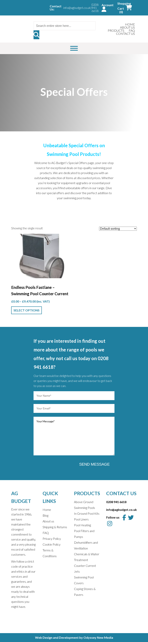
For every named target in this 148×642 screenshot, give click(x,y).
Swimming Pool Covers (84, 580)
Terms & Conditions (50, 553)
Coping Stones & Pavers (85, 591)
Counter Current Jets (85, 568)
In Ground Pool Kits (86, 513)
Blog (45, 515)
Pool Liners (81, 519)
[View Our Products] (74, 48)
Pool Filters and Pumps (84, 533)
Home (47, 509)
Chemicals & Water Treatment (86, 557)
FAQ (46, 533)
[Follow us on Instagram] (109, 523)
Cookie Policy (52, 544)
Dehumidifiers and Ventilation (86, 545)
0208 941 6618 (95, 7)
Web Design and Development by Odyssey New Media (74, 637)
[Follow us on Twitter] (131, 517)
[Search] (36, 34)
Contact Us (125, 33)
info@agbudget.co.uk (77, 7)
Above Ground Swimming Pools (84, 504)
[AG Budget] (19, 25)
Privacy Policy (52, 538)
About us (48, 521)
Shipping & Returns (55, 527)
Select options (26, 310)
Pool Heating (82, 525)
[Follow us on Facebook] (124, 517)
